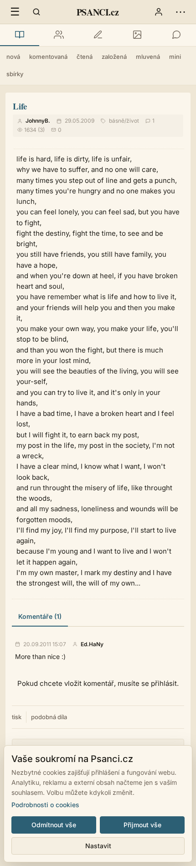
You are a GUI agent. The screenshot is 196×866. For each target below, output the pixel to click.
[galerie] (137, 35)
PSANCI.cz (98, 12)
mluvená (148, 56)
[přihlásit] (158, 11)
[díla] (19, 35)
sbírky (14, 74)
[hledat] (36, 11)
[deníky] (98, 35)
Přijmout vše (142, 825)
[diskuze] (176, 35)
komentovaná (48, 56)
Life (20, 106)
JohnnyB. (38, 120)
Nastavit (98, 846)
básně (116, 120)
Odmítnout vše (53, 825)
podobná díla (49, 717)
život (132, 120)
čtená (85, 56)
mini (175, 56)
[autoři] (58, 35)
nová (13, 56)
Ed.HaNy (92, 644)
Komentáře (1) (40, 616)
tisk (16, 717)
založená (114, 56)
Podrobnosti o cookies (45, 805)
